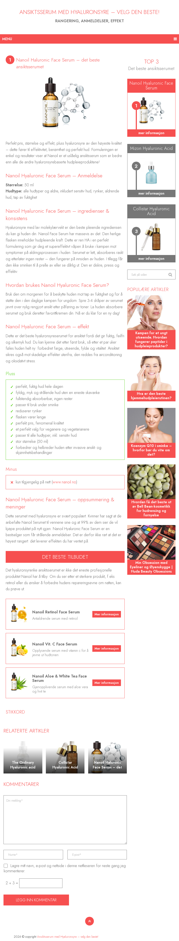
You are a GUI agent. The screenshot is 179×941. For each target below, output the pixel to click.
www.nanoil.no (64, 482)
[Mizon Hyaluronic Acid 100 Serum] (151, 171)
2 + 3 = (12, 883)
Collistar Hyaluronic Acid (151, 211)
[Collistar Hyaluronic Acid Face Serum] (151, 237)
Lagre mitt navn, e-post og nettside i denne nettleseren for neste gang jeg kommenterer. (65, 868)
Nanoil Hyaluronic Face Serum (151, 85)
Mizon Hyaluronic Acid (151, 148)
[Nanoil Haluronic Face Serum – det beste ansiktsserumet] (151, 111)
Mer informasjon (107, 614)
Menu (7, 38)
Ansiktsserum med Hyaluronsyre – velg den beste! (89, 12)
